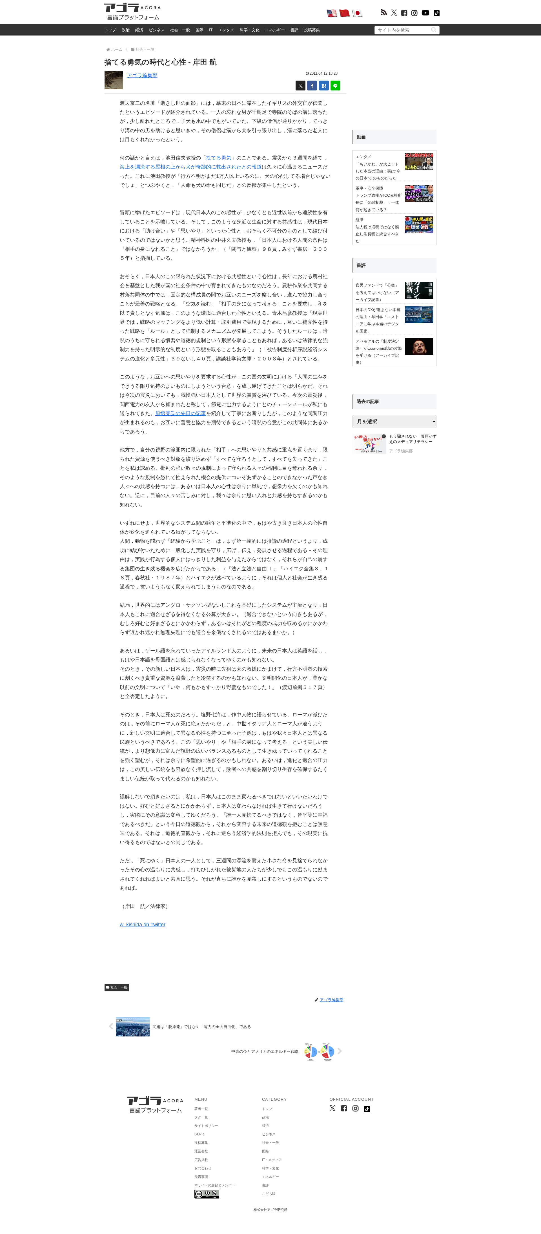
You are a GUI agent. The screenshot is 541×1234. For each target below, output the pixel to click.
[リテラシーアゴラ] (369, 444)
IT (211, 30)
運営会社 (201, 1151)
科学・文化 (250, 30)
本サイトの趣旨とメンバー (214, 1185)
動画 (361, 136)
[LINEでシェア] (335, 85)
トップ (110, 30)
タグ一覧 (201, 1117)
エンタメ (226, 30)
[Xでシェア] (300, 85)
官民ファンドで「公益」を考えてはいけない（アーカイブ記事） (377, 292)
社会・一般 (180, 30)
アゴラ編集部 (142, 75)
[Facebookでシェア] (312, 85)
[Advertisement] (243, 13)
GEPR (199, 1134)
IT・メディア (272, 1160)
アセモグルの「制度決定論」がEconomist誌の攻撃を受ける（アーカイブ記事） (379, 352)
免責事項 (201, 1177)
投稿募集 (312, 30)
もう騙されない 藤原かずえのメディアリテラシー (412, 439)
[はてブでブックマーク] (324, 85)
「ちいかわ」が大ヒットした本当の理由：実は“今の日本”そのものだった (378, 171)
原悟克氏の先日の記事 (180, 413)
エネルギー (275, 30)
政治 (126, 30)
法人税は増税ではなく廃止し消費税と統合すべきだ (377, 234)
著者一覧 (201, 1109)
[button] (434, 29)
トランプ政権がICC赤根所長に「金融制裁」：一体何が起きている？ (379, 202)
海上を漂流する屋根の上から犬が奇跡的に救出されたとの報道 (191, 167)
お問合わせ (202, 1168)
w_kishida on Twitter (142, 924)
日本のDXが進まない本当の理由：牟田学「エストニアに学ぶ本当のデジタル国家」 (378, 320)
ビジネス (157, 30)
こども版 (269, 1194)
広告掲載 (201, 1160)
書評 (294, 30)
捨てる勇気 (218, 158)
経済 (139, 30)
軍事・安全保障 (369, 188)
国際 (199, 30)
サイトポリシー (206, 1126)
